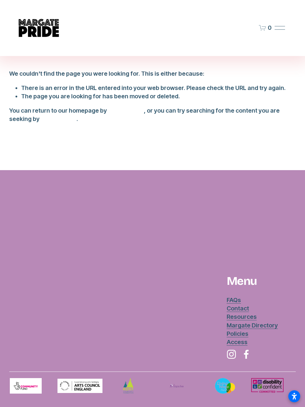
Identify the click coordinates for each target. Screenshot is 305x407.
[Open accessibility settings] (294, 396)
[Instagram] (231, 354)
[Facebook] (246, 354)
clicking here (126, 110)
